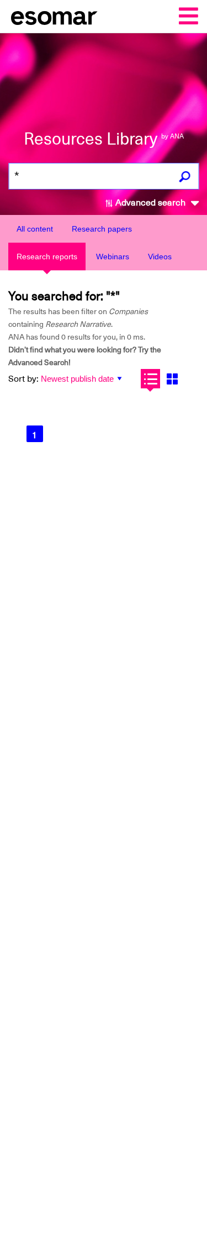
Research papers (102, 228)
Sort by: (23, 378)
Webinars (112, 256)
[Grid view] (172, 378)
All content (35, 228)
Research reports (47, 256)
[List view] (150, 378)
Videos (160, 256)
